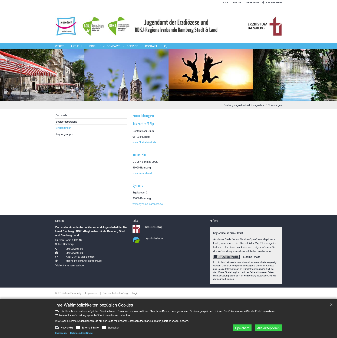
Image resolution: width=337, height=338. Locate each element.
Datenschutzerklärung (81, 332)
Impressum (61, 332)
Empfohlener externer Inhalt (228, 233)
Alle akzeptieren (268, 328)
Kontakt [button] (151, 46)
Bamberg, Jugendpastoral (237, 105)
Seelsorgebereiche (66, 121)
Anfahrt (214, 220)
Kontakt (59, 220)
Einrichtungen (275, 105)
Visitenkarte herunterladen (70, 265)
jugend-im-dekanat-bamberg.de (84, 260)
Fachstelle (61, 115)
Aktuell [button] (76, 46)
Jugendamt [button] (111, 46)
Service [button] (132, 46)
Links (135, 220)
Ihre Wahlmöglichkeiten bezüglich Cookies (94, 304)
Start (59, 46)
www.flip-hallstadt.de (144, 142)
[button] (164, 46)
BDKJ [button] (92, 46)
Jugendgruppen (64, 134)
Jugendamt (259, 105)
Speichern (242, 328)
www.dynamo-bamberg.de (148, 204)
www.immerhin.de (143, 173)
